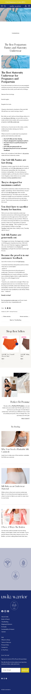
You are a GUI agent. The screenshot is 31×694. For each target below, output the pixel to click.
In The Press (4, 650)
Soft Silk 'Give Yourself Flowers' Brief (8, 355)
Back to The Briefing (15, 320)
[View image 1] (9, 351)
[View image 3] (11, 351)
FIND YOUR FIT (25, 418)
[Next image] (17, 344)
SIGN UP (25, 670)
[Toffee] (22, 362)
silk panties (26, 153)
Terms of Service (6, 642)
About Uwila (4, 616)
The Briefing (15, 427)
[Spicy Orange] (3, 362)
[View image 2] (10, 351)
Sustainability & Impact (7, 629)
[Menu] (2, 6)
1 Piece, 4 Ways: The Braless (13, 527)
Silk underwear (17, 168)
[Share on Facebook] (7, 308)
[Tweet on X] (5, 308)
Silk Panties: (21, 261)
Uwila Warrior (7, 689)
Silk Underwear (13, 192)
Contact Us (4, 647)
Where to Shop (5, 640)
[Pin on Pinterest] (10, 308)
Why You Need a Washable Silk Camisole (15, 450)
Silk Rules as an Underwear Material (13, 487)
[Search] (6, 6)
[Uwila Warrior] (15, 6)
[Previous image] (3, 344)
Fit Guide (3, 627)
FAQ (2, 637)
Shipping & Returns (6, 624)
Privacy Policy (5, 645)
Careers (3, 631)
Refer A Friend (5, 619)
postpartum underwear (10, 300)
